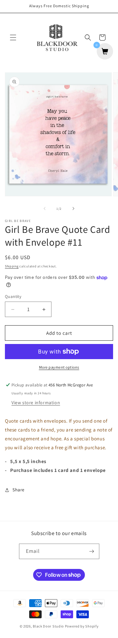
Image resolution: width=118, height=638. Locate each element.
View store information (35, 402)
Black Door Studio (48, 626)
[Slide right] (73, 208)
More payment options (59, 367)
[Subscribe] (92, 551)
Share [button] (18, 490)
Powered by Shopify (82, 626)
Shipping (12, 266)
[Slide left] (44, 208)
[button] (13, 37)
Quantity (13, 296)
